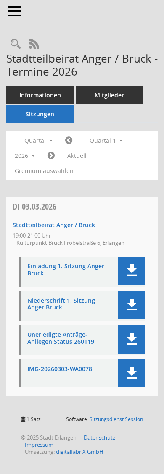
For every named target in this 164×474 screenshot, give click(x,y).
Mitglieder (109, 95)
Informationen (40, 95)
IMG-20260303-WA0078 (59, 369)
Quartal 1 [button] (104, 140)
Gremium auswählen (44, 171)
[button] (131, 271)
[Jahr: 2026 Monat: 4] (51, 155)
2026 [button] (22, 156)
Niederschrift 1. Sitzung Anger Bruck (61, 304)
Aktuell (77, 156)
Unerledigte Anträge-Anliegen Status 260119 (60, 338)
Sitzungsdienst (116, 419)
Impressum (39, 444)
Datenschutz (99, 437)
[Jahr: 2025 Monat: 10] (69, 140)
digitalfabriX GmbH (79, 452)
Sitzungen (40, 114)
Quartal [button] (36, 140)
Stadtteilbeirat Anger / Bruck (54, 225)
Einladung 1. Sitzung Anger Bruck (65, 270)
